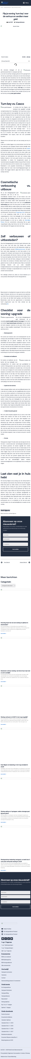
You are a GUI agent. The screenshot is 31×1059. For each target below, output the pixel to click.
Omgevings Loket (20, 212)
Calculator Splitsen (6, 1020)
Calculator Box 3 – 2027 (7, 1031)
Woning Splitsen (5, 1001)
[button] (29, 61)
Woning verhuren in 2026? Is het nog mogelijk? (14, 717)
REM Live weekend (6, 956)
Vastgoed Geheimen (6, 990)
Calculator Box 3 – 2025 (7, 1025)
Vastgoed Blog (5, 993)
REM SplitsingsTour (6, 959)
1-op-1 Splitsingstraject (7, 945)
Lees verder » (3, 633)
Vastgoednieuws (7, 7)
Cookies (23, 1053)
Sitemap (28, 1053)
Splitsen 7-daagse (6, 1007)
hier (8, 304)
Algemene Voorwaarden (14, 1053)
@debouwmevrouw (20, 249)
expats (28, 148)
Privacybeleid (4, 1053)
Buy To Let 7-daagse (6, 1004)
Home (2, 7)
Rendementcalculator (6, 1034)
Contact (3, 978)
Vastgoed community (6, 972)
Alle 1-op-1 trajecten (6, 951)
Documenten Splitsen (6, 1017)
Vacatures (3, 975)
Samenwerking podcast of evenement (10, 980)
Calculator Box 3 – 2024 (7, 1023)
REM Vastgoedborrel (6, 962)
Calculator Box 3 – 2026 (7, 1028)
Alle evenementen (5, 965)
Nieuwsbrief (4, 999)
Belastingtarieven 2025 (7, 1040)
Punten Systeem (5, 1014)
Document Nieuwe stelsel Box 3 (9, 1037)
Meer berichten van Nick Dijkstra (8, 513)
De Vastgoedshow (6, 987)
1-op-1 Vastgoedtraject (7, 948)
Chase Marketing (12, 1056)
